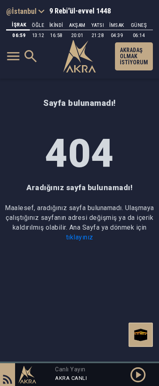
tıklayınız (79, 237)
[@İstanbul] (25, 11)
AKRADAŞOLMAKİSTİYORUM (134, 56)
